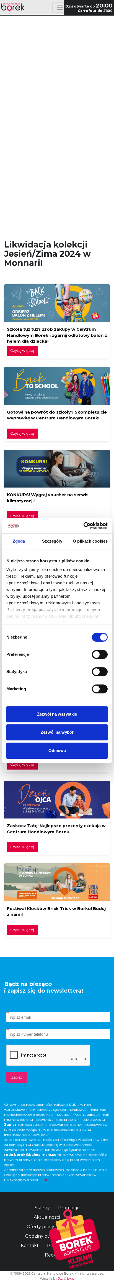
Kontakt (30, 1245)
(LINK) (44, 1180)
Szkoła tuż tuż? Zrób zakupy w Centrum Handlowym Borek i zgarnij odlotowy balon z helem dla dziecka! (57, 335)
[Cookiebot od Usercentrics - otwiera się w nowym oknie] (83, 525)
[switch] (100, 654)
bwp (70, 1278)
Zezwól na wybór (57, 732)
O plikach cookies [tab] (90, 541)
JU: (60, 1278)
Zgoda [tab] (19, 541)
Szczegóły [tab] (52, 541)
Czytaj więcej (22, 350)
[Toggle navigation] (59, 7)
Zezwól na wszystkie (57, 714)
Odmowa (57, 750)
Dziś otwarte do (89, 6)
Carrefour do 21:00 (95, 11)
